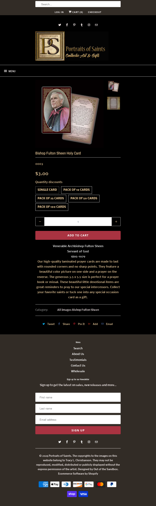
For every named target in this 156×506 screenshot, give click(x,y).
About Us (78, 354)
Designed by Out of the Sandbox (98, 469)
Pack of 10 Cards (76, 190)
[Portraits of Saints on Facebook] (67, 24)
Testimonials (78, 360)
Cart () (77, 12)
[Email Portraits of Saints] (96, 24)
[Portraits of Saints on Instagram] (89, 24)
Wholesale (78, 371)
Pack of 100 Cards (52, 207)
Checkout (94, 12)
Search (78, 348)
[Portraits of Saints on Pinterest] (74, 24)
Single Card (47, 190)
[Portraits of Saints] (71, 46)
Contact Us (78, 365)
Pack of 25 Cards (51, 198)
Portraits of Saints (60, 456)
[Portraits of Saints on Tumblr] (81, 24)
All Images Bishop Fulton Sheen (78, 310)
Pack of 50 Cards (83, 198)
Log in (59, 12)
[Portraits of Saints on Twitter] (59, 24)
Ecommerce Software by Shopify (78, 474)
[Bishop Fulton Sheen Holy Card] (69, 114)
